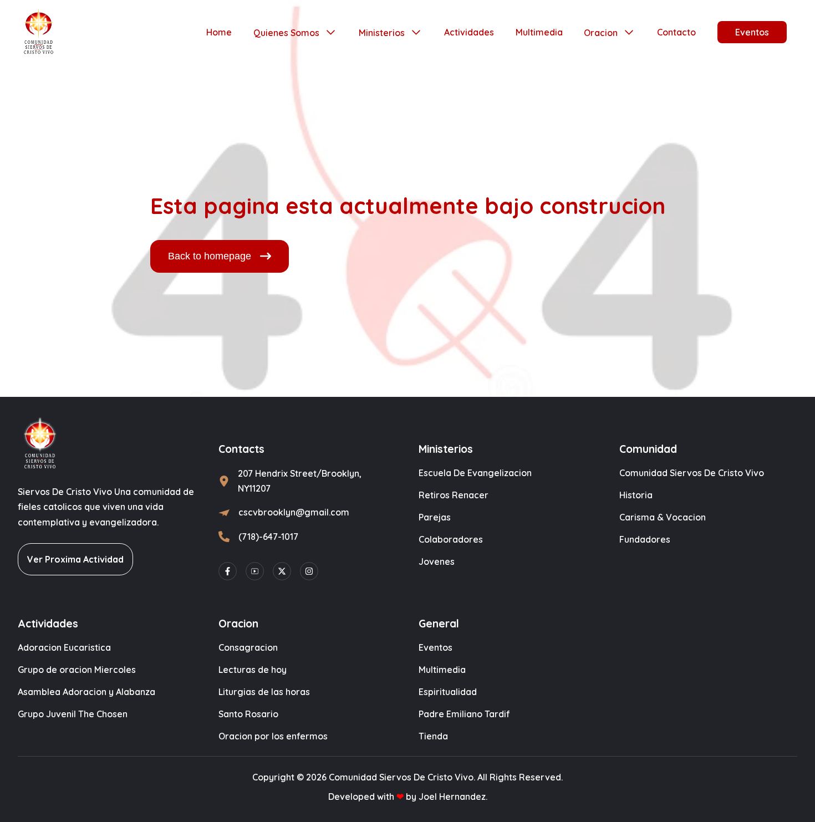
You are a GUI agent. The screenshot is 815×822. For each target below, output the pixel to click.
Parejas (435, 517)
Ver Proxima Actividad (75, 559)
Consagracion (248, 647)
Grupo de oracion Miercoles (77, 669)
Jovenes (437, 561)
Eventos (752, 32)
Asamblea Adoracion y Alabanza (86, 691)
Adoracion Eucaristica (64, 647)
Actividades (469, 32)
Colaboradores (451, 539)
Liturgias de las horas (264, 691)
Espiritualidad (448, 691)
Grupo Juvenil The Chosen (73, 713)
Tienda (433, 736)
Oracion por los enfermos (273, 736)
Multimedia (539, 32)
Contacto (676, 32)
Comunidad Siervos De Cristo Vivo (691, 472)
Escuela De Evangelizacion (475, 472)
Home (219, 32)
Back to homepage (209, 256)
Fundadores (644, 539)
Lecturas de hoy (252, 669)
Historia (636, 495)
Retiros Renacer (453, 495)
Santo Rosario (248, 713)
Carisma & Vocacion (662, 517)
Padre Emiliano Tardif (464, 713)
